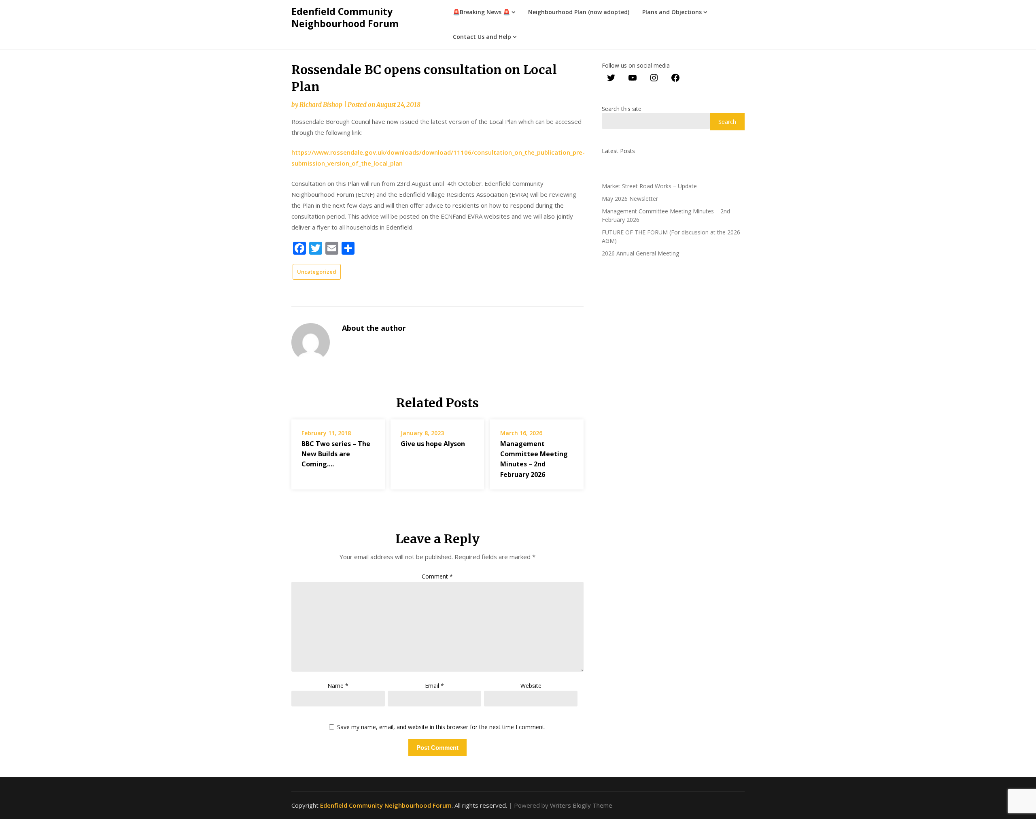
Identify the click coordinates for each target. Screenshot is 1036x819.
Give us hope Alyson (433, 443)
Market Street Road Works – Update (649, 186)
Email (434, 685)
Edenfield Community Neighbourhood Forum (345, 17)
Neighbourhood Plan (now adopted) (578, 12)
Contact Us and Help (482, 36)
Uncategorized (316, 271)
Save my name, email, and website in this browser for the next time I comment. (441, 727)
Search (727, 122)
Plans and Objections (672, 12)
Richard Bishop (320, 104)
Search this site (621, 109)
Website (530, 685)
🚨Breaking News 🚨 (481, 12)
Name (337, 685)
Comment (437, 576)
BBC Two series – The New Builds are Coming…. (335, 453)
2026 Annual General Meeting (640, 253)
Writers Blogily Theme (581, 805)
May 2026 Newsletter (630, 198)
